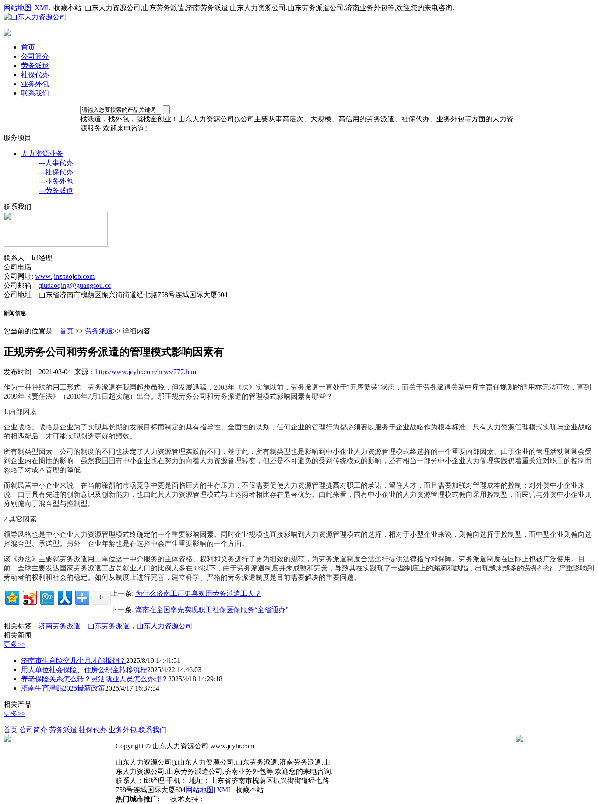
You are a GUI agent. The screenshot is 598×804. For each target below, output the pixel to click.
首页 (28, 47)
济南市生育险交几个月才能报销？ (73, 660)
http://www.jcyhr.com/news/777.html (146, 371)
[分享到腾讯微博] (47, 596)
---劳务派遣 (56, 190)
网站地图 (18, 7)
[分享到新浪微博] (29, 596)
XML (42, 7)
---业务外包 (56, 181)
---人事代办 (56, 162)
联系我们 (35, 93)
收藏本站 (67, 7)
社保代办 (35, 74)
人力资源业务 (42, 153)
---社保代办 (56, 172)
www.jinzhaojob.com (65, 276)
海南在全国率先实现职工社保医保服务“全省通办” (211, 609)
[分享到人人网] (64, 596)
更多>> (14, 644)
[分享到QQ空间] (12, 596)
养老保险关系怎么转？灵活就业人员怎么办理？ (94, 679)
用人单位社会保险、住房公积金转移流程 (84, 669)
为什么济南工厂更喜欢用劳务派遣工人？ (198, 593)
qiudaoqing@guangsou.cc (75, 285)
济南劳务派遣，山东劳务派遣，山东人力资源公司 (116, 626)
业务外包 (35, 84)
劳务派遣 (35, 65)
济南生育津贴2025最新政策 (63, 688)
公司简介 (35, 56)
